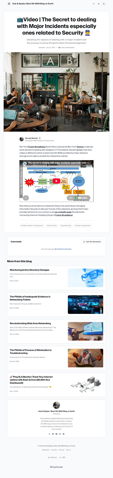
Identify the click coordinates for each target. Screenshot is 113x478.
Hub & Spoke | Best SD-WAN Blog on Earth (32, 3)
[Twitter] (49, 434)
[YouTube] (56, 434)
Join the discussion (93, 241)
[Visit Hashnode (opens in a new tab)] (56, 467)
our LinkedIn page (63, 212)
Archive (54, 450)
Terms (68, 450)
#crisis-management (82, 225)
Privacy (61, 450)
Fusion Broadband (36, 147)
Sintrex (80, 147)
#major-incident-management (32, 225)
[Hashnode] (63, 434)
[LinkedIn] (40, 138)
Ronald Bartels (31, 138)
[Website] (60, 434)
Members (45, 450)
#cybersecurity (65, 225)
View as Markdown (67, 47)
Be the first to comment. (63, 249)
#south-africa (52, 225)
